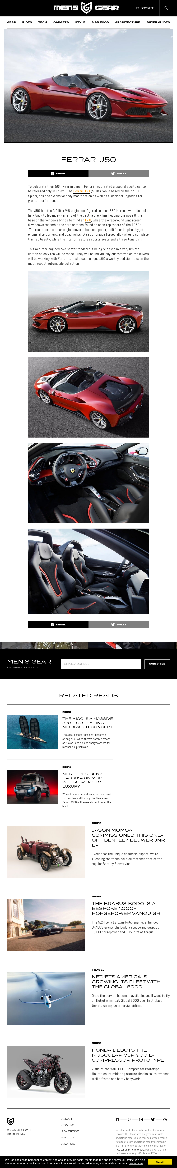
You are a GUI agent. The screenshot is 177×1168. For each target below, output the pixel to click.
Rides (27, 22)
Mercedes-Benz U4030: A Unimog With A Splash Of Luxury (83, 780)
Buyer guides (158, 22)
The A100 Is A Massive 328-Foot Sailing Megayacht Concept (87, 723)
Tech (42, 22)
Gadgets (61, 22)
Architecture (127, 22)
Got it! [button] (160, 1162)
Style (80, 22)
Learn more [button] (136, 1163)
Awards (68, 1144)
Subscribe (157, 664)
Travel (98, 970)
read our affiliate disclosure (130, 1149)
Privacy (68, 1138)
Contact (68, 1125)
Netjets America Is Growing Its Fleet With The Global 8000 (126, 982)
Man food (100, 22)
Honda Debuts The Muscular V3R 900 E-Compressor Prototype (128, 1055)
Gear (11, 22)
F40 (88, 220)
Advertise (70, 1131)
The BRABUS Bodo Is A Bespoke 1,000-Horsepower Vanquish (126, 909)
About (66, 1119)
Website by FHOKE (16, 1133)
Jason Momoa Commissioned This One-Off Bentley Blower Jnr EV (128, 838)
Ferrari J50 (81, 191)
